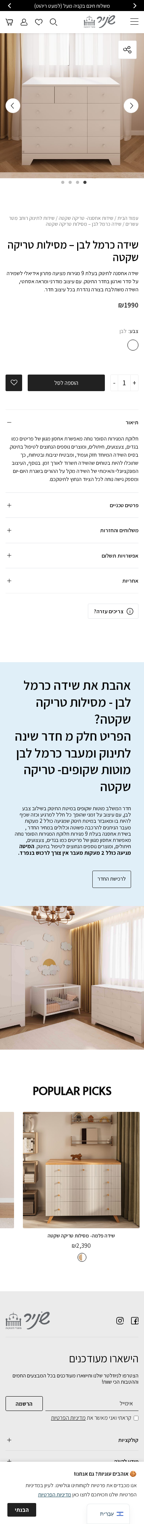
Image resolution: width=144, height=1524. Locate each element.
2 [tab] (75, 185)
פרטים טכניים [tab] (124, 505)
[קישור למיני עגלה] (9, 22)
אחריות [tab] (130, 580)
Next (13, 105)
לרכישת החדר (111, 878)
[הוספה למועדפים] (14, 382)
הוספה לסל (66, 383)
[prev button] (134, 5)
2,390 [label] (81, 1246)
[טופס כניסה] (24, 22)
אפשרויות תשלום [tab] (120, 555)
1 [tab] (83, 185)
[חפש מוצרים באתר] (53, 22)
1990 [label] (128, 305)
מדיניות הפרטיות (68, 1418)
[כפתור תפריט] (134, 21)
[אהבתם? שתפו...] (100, 50)
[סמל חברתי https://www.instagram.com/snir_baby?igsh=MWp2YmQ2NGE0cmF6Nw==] (120, 1320)
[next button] (10, 5)
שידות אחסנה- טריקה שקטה (86, 218)
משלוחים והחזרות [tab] (119, 530)
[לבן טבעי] (82, 1257)
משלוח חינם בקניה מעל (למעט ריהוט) (72, 5)
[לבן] (132, 345)
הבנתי (22, 1509)
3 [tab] (68, 185)
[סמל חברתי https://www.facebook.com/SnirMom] (134, 1320)
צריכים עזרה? (108, 611)
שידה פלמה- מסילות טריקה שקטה (81, 1235)
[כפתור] (38, 22)
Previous (131, 105)
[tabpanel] (72, 105)
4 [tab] (61, 185)
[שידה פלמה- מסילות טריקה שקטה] (81, 1170)
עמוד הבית (127, 218)
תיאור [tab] (132, 422)
